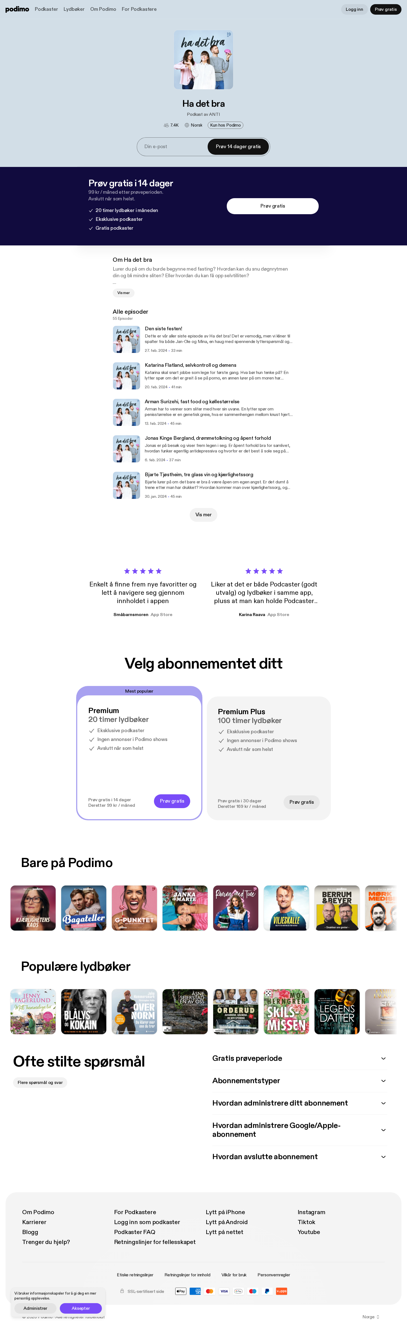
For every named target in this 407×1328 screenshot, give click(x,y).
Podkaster (46, 9)
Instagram (311, 1212)
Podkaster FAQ (134, 1232)
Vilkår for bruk (234, 1275)
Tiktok (307, 1222)
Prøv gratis (386, 9)
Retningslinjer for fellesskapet (155, 1242)
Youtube (309, 1232)
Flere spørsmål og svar (40, 1082)
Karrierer (34, 1222)
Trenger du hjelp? (46, 1242)
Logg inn (354, 9)
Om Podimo (103, 9)
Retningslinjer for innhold (187, 1275)
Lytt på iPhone (225, 1212)
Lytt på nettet (224, 1232)
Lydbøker (74, 9)
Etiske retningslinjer (135, 1275)
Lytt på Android (227, 1222)
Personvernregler (273, 1275)
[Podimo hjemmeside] (17, 9)
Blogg (30, 1232)
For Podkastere (139, 9)
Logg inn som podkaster (147, 1222)
